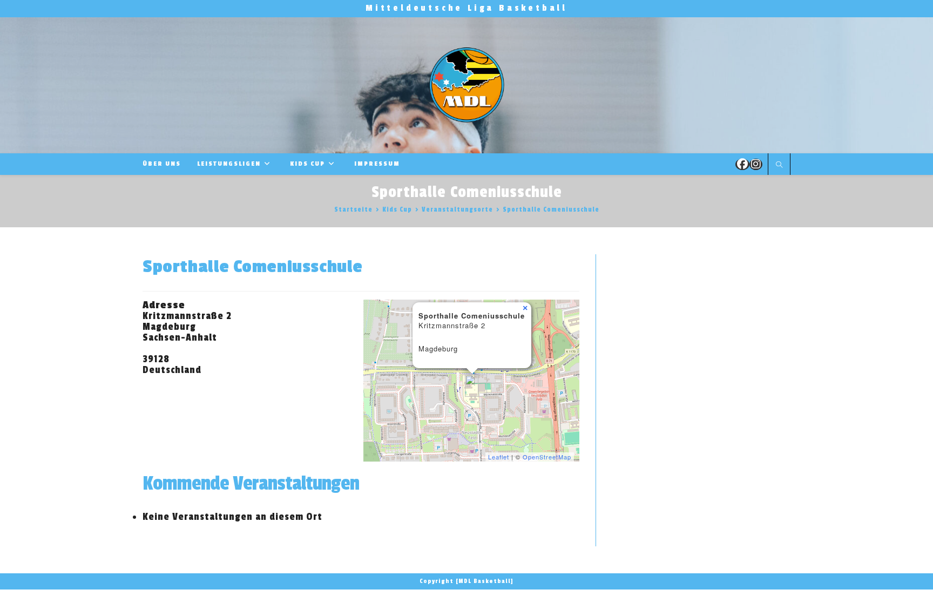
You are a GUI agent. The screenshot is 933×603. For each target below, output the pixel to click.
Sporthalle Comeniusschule (551, 209)
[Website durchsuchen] (779, 165)
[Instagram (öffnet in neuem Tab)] (755, 164)
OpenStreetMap (547, 456)
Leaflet (498, 456)
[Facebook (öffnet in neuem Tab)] (742, 164)
